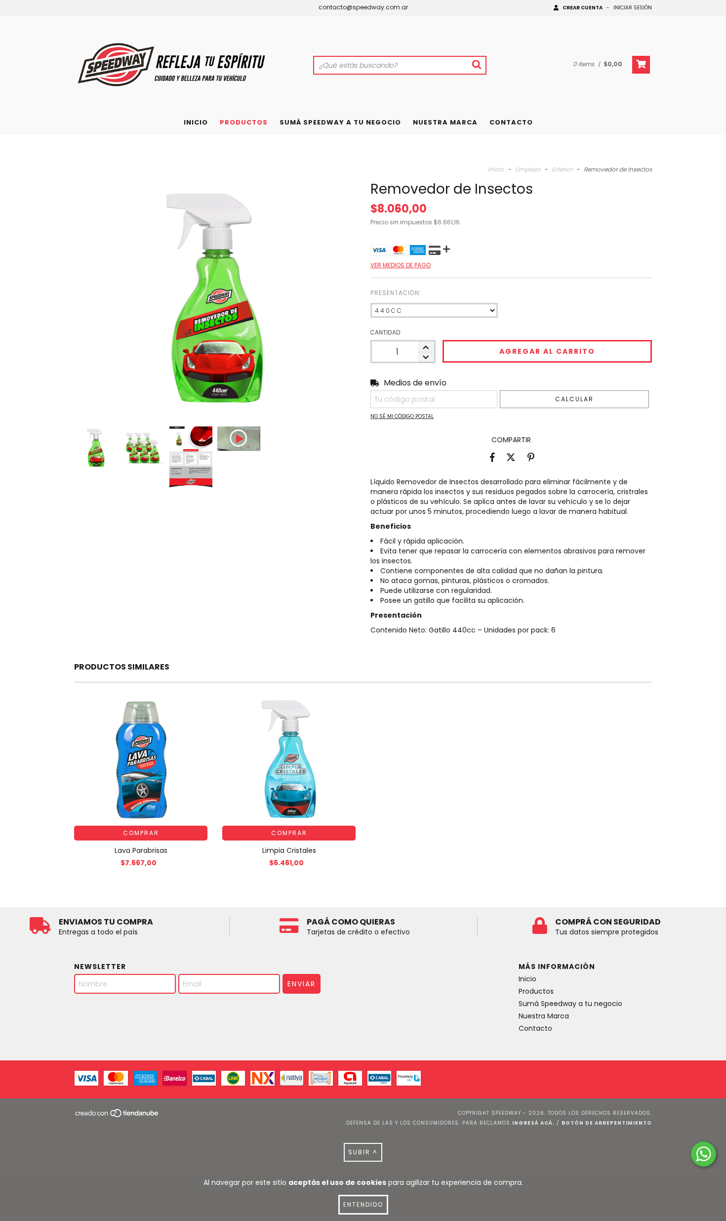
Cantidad (385, 332)
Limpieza (527, 169)
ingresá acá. (533, 1123)
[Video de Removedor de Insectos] (238, 438)
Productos (244, 122)
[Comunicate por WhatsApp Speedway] (703, 1154)
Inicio (196, 122)
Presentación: (395, 293)
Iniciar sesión (632, 7)
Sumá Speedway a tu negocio (340, 122)
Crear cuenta (583, 7)
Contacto (511, 122)
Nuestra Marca (445, 122)
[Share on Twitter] (511, 457)
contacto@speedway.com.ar (363, 7)
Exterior (562, 169)
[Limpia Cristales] (289, 759)
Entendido (363, 1204)
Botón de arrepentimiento (607, 1123)
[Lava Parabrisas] (140, 759)
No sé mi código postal (402, 416)
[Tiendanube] (117, 1116)
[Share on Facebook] (492, 457)
